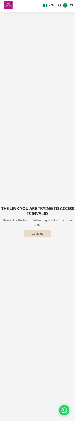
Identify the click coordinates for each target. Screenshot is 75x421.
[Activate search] (59, 5)
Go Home (37, 233)
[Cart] (71, 5)
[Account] (65, 6)
